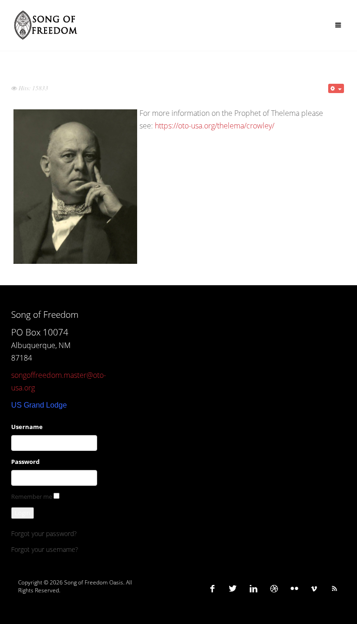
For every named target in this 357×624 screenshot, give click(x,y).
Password (25, 461)
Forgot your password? (44, 533)
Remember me (31, 496)
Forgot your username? (44, 549)
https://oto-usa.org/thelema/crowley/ (214, 126)
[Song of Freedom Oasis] (46, 25)
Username (27, 427)
